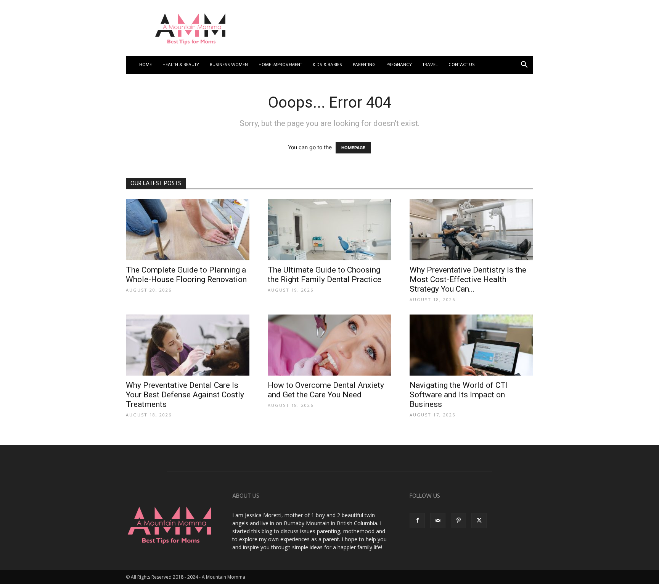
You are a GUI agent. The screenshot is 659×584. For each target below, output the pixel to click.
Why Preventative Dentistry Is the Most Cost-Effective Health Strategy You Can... (468, 279)
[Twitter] (479, 520)
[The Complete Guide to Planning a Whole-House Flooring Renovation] (187, 229)
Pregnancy (399, 65)
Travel (430, 65)
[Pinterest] (458, 520)
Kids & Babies (327, 65)
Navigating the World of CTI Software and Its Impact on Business (459, 395)
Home (145, 65)
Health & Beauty (180, 65)
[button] (524, 65)
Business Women (229, 65)
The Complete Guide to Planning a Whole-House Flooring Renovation (186, 274)
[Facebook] (417, 520)
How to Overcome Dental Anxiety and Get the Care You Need (326, 390)
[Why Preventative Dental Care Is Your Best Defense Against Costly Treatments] (187, 345)
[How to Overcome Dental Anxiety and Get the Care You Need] (329, 345)
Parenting (364, 65)
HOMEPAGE (353, 147)
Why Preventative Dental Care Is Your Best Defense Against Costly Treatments (185, 395)
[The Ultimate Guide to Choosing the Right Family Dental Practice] (329, 229)
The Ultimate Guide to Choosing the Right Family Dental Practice (324, 274)
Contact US (461, 65)
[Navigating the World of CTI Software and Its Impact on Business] (471, 345)
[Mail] (437, 520)
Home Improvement (280, 65)
